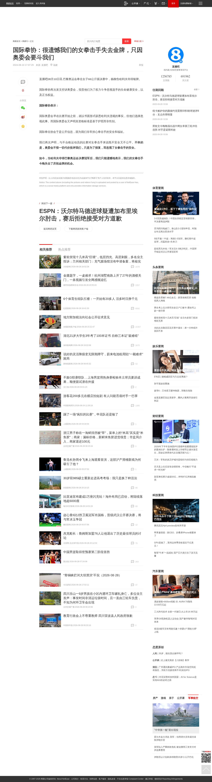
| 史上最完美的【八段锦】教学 (171, 660)
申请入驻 (138, 41)
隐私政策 (111, 779)
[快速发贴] (23, 82)
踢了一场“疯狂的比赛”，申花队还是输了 (90, 414)
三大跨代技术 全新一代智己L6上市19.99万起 (176, 611)
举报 (141, 65)
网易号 (25, 41)
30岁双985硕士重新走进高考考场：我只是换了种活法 (100, 478)
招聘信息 (93, 779)
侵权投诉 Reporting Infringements (168, 779)
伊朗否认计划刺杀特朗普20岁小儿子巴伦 (174, 757)
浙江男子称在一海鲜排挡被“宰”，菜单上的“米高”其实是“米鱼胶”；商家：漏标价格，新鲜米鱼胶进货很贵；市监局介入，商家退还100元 (103, 437)
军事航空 (193, 698)
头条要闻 (158, 267)
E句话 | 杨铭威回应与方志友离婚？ (171, 376)
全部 (196, 89)
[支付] (156, 3)
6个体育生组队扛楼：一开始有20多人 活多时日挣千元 (100, 298)
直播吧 (44, 65)
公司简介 (75, 779)
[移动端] (126, 3)
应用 (18, 3)
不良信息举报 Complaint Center (130, 779)
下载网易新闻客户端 (78, 229)
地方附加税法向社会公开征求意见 (86, 317)
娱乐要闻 (158, 346)
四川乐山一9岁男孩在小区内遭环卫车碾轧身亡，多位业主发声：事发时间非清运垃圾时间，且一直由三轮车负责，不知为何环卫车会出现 (103, 598)
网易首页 (10, 3)
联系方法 (84, 779)
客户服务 (102, 779)
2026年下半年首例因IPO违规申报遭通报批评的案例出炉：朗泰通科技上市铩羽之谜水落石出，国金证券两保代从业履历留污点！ (176, 449)
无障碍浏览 (29, 3)
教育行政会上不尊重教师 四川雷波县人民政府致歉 (98, 615)
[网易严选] (146, 3)
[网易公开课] (135, 3)
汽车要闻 (158, 571)
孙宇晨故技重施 (161, 383)
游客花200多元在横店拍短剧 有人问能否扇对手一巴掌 (100, 396)
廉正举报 (149, 779)
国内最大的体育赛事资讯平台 (176, 70)
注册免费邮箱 (186, 3)
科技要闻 (158, 495)
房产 (155, 698)
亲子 (171, 698)
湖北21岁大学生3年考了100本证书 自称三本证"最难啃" (101, 335)
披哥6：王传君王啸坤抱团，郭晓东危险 (173, 390)
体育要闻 (158, 188)
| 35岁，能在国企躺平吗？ (168, 653)
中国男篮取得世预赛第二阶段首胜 (86, 552)
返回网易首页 (49, 229)
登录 (173, 3)
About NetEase (63, 779)
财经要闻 (158, 416)
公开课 (181, 698)
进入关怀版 (40, 3)
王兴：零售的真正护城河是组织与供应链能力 (176, 459)
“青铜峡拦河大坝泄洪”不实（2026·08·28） (92, 575)
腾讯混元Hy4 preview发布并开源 (170, 525)
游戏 (163, 698)
